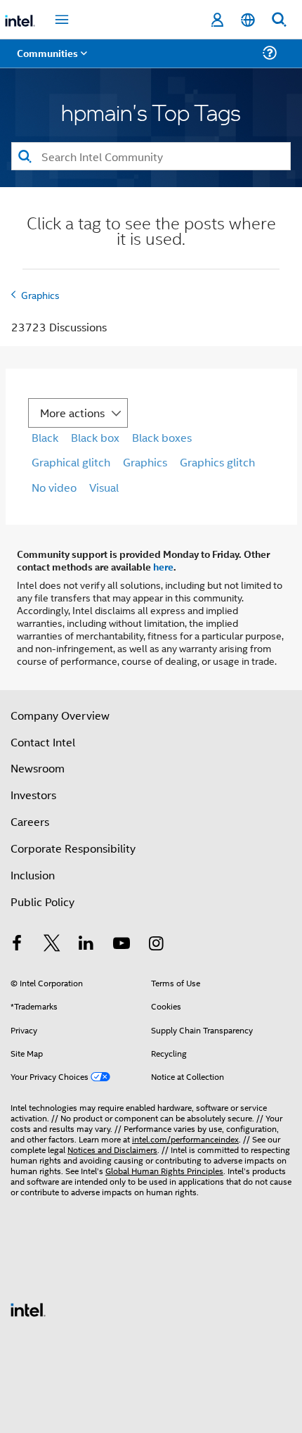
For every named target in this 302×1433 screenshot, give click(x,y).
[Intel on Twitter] (52, 944)
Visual (104, 487)
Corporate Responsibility (73, 848)
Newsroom (38, 768)
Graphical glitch (71, 462)
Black (45, 437)
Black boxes (162, 437)
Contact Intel (43, 742)
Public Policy (42, 901)
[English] (247, 20)
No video (54, 487)
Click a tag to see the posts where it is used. (151, 232)
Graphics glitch (217, 462)
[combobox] (151, 156)
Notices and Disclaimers (112, 1149)
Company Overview (60, 715)
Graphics (40, 294)
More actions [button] (72, 413)
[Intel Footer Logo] (28, 1308)
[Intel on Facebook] (17, 944)
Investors (33, 794)
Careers (30, 821)
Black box (95, 437)
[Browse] (50, 61)
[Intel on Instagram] (156, 944)
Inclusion (33, 875)
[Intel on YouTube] (121, 944)
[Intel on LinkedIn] (86, 944)
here (163, 566)
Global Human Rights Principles (164, 1170)
